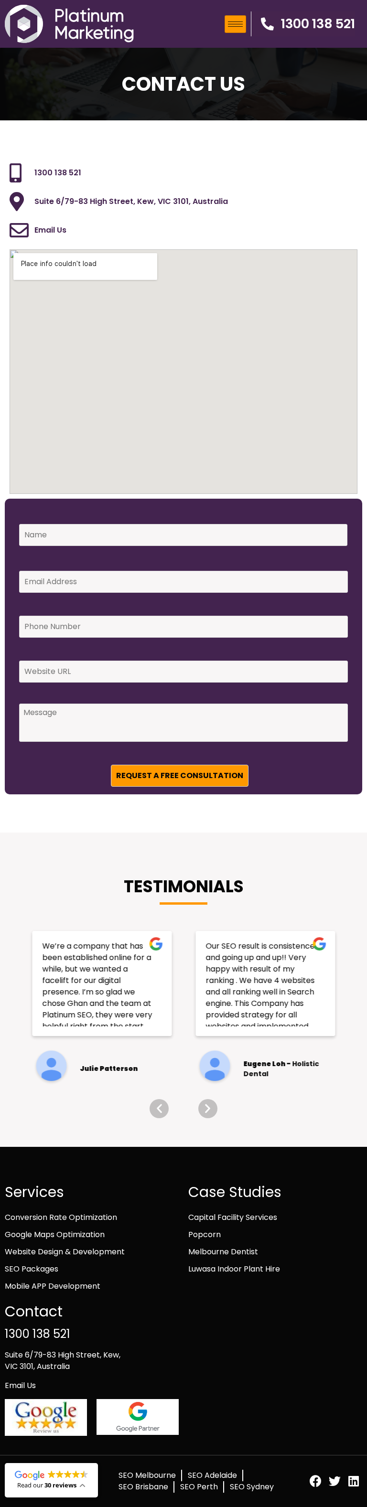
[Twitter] (335, 1481)
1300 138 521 (37, 1334)
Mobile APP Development (52, 1286)
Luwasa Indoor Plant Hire (234, 1268)
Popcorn (204, 1234)
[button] (303, 23)
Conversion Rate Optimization (61, 1217)
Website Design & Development (65, 1251)
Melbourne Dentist (223, 1251)
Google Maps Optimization (55, 1234)
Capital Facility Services (232, 1217)
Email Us (20, 1385)
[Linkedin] (354, 1481)
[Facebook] (316, 1481)
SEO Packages (31, 1268)
